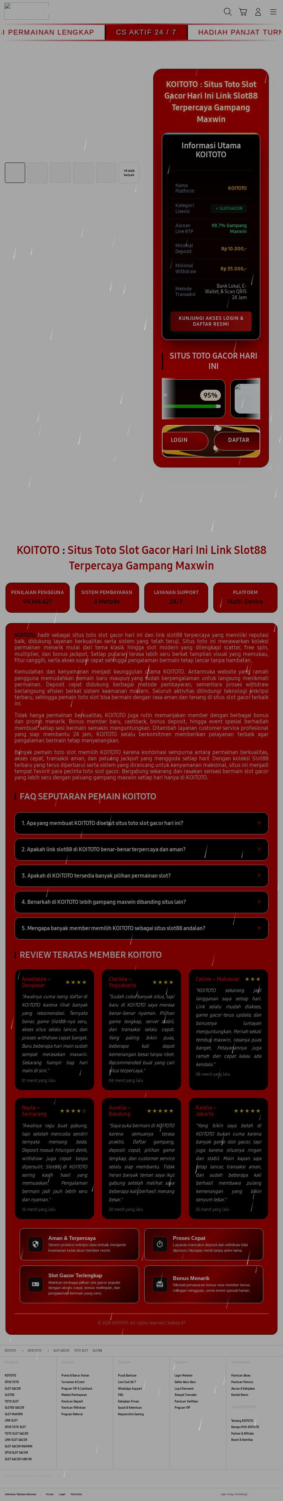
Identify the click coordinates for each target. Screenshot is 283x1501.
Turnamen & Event (73, 1382)
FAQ (120, 1395)
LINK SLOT (11, 1420)
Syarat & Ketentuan (130, 1407)
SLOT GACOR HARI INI (18, 1459)
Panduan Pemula (242, 1382)
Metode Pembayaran (74, 1395)
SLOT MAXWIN (14, 1414)
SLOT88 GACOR (14, 1407)
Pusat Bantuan (127, 1375)
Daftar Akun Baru (185, 1382)
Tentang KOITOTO (242, 1421)
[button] (243, 12)
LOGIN (179, 440)
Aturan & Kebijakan (243, 1388)
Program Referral (72, 1414)
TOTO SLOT (12, 1401)
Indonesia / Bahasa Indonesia (20, 1494)
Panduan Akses (241, 1375)
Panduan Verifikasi (186, 1401)
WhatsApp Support (130, 1388)
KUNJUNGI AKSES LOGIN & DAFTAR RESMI (211, 321)
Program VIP (182, 1407)
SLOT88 (9, 1395)
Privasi (49, 1494)
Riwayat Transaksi (186, 1395)
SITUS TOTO (12, 1382)
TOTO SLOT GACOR (16, 1433)
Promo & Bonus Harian (75, 1375)
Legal (62, 1494)
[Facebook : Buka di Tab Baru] (253, 1494)
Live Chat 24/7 (127, 1382)
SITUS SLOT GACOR (16, 1452)
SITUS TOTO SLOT (15, 1427)
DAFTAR (239, 440)
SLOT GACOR (13, 1388)
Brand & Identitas (242, 1440)
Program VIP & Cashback (76, 1388)
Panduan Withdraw (73, 1407)
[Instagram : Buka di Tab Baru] (268, 1494)
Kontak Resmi (239, 1395)
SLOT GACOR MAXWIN (18, 1446)
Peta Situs (76, 1494)
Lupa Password (184, 1388)
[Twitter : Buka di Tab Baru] (260, 1494)
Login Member (184, 1375)
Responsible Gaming (131, 1414)
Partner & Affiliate (242, 1433)
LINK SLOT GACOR (16, 1440)
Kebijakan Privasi (128, 1401)
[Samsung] (21, 11)
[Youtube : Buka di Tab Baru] (276, 1494)
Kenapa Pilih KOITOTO (245, 1427)
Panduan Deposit (72, 1401)
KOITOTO (10, 1375)
